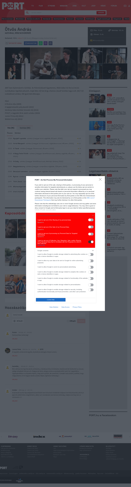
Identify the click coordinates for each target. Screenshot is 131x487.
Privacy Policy (77, 307)
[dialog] (65, 243)
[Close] (101, 180)
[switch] (91, 219)
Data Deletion (54, 307)
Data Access (65, 307)
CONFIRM (51, 300)
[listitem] (65, 215)
